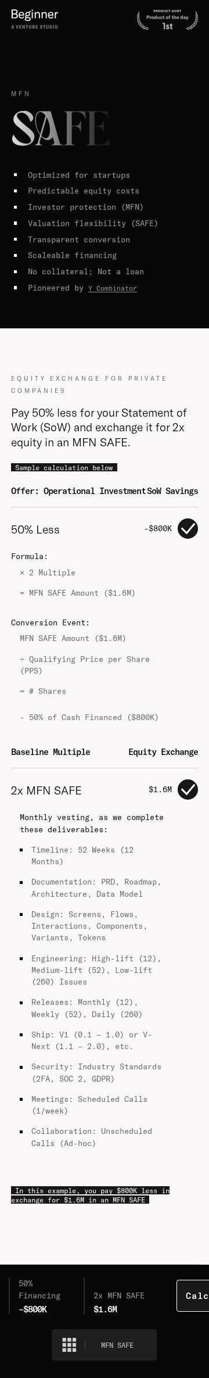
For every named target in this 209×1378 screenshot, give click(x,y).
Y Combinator (112, 288)
